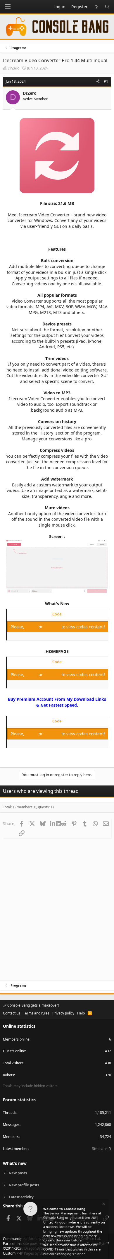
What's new (15, 1163)
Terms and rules (36, 1013)
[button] (7, 6)
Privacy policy (63, 1013)
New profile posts (24, 1184)
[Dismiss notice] (103, 1204)
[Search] (107, 6)
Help (81, 1013)
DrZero (14, 68)
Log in (32, 627)
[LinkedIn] (53, 823)
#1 (106, 81)
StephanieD (101, 1148)
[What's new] (96, 6)
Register (52, 627)
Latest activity (21, 1196)
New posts (18, 1173)
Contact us (11, 1013)
